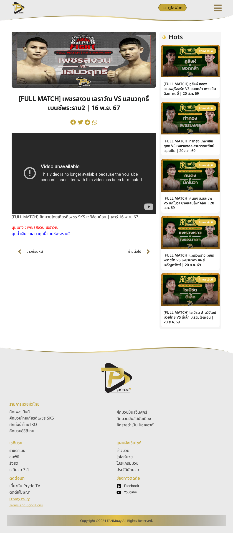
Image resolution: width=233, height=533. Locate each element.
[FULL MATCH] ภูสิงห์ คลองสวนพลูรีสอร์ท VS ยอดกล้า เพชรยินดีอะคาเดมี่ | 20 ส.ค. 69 (190, 88)
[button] (73, 122)
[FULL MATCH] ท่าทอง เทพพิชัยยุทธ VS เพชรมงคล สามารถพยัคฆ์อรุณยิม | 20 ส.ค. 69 (189, 146)
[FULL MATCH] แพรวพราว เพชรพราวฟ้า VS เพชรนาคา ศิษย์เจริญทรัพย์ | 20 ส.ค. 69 (189, 260)
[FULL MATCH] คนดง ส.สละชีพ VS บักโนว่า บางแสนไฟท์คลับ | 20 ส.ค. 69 (189, 203)
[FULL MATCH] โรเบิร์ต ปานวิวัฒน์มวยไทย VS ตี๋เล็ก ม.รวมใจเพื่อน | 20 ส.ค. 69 (190, 317)
